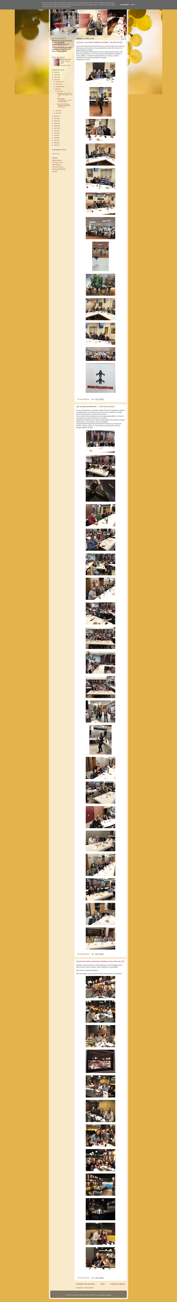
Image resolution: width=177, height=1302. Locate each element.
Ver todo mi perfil (65, 65)
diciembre (59, 81)
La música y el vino (57, 162)
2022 (55, 116)
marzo (58, 110)
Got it (133, 5)
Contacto (54, 171)
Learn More (124, 5)
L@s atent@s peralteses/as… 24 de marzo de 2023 (95, 406)
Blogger (109, 1295)
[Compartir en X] (99, 399)
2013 (55, 138)
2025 (55, 74)
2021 (55, 118)
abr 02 (59, 91)
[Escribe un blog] (97, 399)
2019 (55, 123)
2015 (55, 133)
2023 (55, 79)
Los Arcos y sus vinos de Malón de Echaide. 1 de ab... (64, 95)
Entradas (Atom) (89, 1287)
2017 (55, 128)
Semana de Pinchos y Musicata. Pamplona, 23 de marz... (63, 105)
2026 (55, 72)
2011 (55, 142)
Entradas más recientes (85, 1284)
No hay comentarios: (83, 399)
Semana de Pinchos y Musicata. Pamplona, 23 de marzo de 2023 (100, 961)
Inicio (103, 1284)
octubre (58, 84)
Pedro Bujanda (56, 164)
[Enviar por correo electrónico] (96, 399)
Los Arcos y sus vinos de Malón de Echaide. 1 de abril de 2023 (99, 42)
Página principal (56, 160)
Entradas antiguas (117, 1284)
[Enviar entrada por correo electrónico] (92, 399)
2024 (55, 77)
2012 (55, 140)
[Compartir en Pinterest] (103, 399)
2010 (55, 145)
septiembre (59, 86)
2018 (55, 126)
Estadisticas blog (55, 153)
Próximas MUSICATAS (58, 169)
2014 (55, 135)
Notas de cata (66, 59)
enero (57, 113)
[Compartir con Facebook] (101, 399)
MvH (92, 1295)
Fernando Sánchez (57, 167)
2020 (55, 121)
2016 (55, 130)
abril (57, 89)
